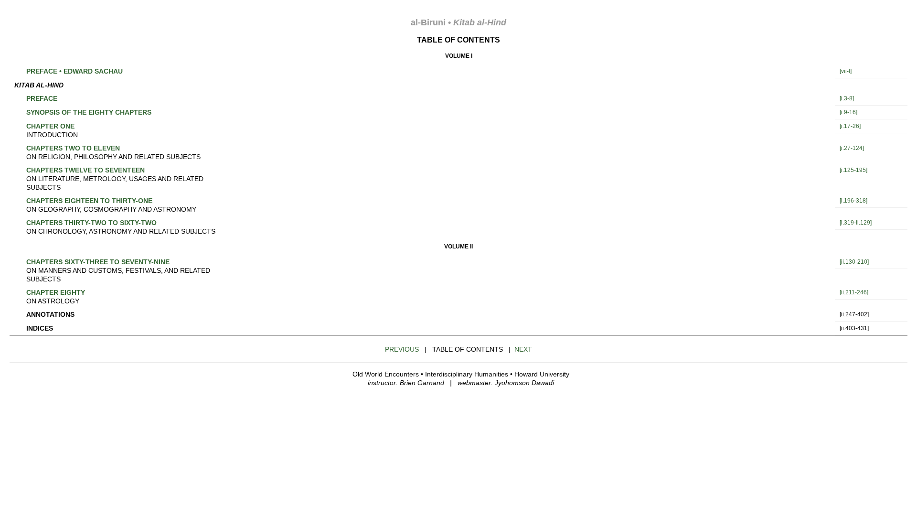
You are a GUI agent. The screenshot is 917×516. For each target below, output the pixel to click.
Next (523, 349)
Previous (402, 349)
